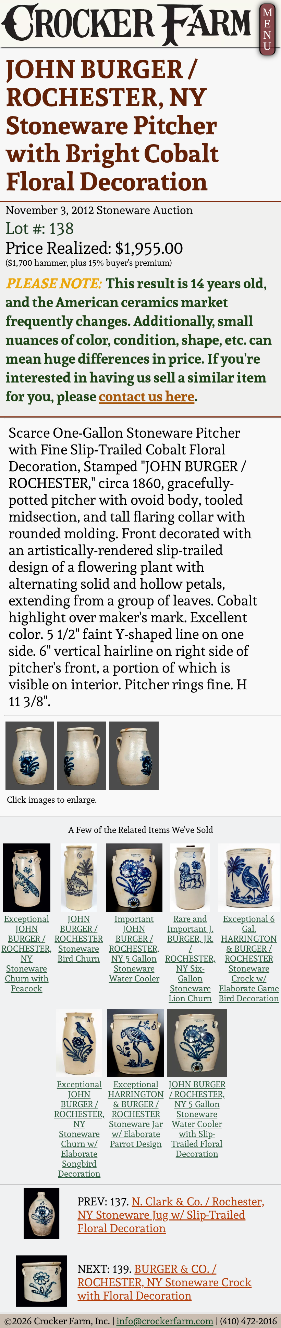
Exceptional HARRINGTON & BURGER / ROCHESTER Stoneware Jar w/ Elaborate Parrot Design (136, 1114)
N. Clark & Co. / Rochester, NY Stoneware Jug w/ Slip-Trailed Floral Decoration (170, 1215)
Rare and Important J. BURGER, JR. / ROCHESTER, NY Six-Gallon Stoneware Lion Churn (190, 958)
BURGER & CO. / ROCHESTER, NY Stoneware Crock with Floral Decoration (164, 1282)
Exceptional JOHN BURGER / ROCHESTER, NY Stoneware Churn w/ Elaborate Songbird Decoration (79, 1129)
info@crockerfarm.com (165, 1321)
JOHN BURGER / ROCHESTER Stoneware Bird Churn (78, 939)
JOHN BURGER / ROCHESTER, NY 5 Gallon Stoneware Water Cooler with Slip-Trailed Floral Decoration (197, 1119)
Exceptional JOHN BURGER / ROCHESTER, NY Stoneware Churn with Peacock (26, 953)
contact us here (146, 396)
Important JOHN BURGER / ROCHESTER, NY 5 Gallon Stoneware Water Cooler (134, 949)
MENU (267, 29)
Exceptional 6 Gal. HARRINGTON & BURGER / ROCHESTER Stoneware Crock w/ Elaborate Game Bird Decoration (249, 958)
